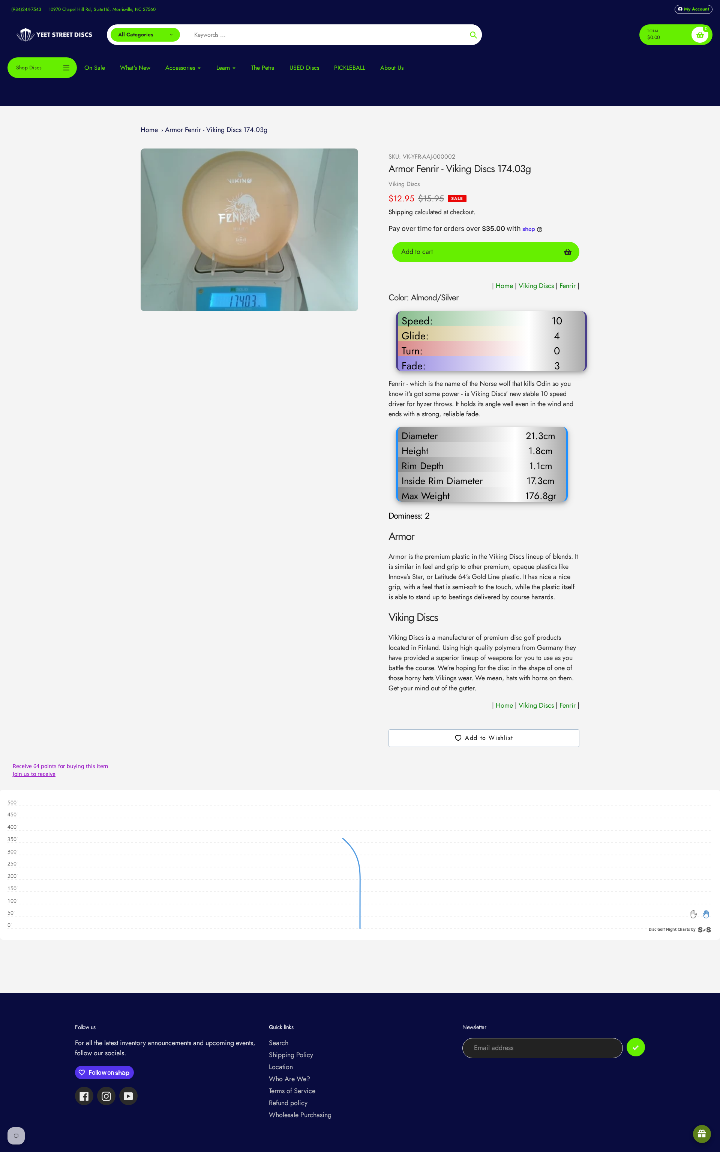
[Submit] (636, 1047)
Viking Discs (404, 184)
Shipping (400, 211)
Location (281, 1067)
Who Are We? (289, 1079)
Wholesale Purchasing (300, 1115)
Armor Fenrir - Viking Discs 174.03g (216, 130)
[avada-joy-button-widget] (702, 1134)
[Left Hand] (694, 914)
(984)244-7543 (26, 9)
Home (149, 130)
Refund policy (288, 1103)
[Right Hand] (706, 914)
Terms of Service (292, 1091)
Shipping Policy (291, 1055)
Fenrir (569, 286)
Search (278, 1043)
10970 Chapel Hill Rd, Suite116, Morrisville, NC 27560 (102, 9)
